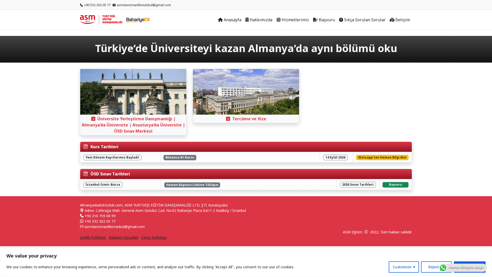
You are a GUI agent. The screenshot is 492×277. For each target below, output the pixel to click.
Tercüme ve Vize (249, 119)
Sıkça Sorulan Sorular (365, 20)
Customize (402, 266)
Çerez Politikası (154, 237)
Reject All (436, 266)
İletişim (402, 20)
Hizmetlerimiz (295, 20)
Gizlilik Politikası (93, 237)
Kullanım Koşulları (123, 237)
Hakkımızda (261, 20)
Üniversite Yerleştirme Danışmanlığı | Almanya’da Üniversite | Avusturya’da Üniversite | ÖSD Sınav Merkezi (133, 125)
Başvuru (327, 20)
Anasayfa (232, 20)
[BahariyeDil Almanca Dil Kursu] (137, 20)
